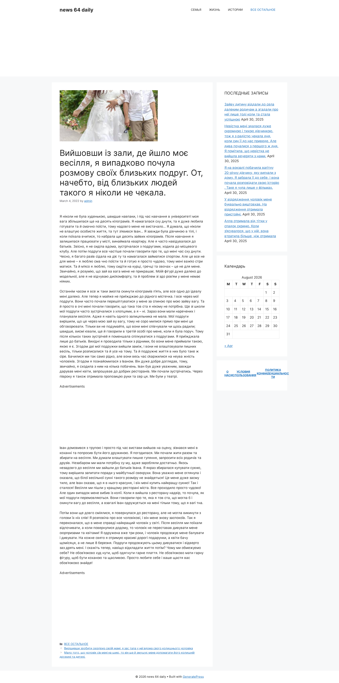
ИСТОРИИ (235, 10)
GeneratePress (193, 676)
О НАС (227, 373)
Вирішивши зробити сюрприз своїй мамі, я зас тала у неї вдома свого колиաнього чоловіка (128, 648)
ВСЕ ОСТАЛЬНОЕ (263, 10)
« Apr (228, 346)
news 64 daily (76, 10)
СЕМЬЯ (196, 10)
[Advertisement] (169, 49)
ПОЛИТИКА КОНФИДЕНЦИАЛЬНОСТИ (273, 373)
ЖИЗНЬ (214, 10)
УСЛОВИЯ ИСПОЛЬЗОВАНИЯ (243, 373)
